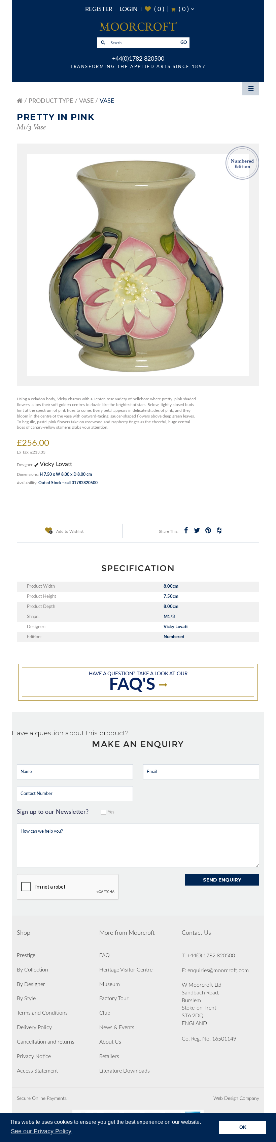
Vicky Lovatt (55, 464)
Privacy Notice (34, 1056)
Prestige (26, 955)
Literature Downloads (124, 1071)
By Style (26, 998)
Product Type (51, 101)
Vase (86, 101)
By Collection (32, 970)
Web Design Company (236, 1098)
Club (104, 1013)
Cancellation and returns (45, 1042)
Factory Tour (114, 998)
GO (183, 42)
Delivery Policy (34, 1027)
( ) (154, 9)
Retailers (109, 1056)
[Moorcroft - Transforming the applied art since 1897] (138, 26)
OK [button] (242, 1127)
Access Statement (37, 1071)
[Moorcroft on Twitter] (197, 530)
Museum (109, 984)
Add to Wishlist (69, 531)
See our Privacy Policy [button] (41, 1131)
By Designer (31, 984)
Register (98, 9)
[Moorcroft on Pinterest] (208, 530)
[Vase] (138, 265)
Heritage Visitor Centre (125, 970)
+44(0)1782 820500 (138, 59)
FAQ (104, 955)
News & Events (116, 1027)
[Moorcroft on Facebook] (186, 530)
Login (128, 9)
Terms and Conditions (42, 1013)
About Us (110, 1042)
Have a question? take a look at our (138, 682)
